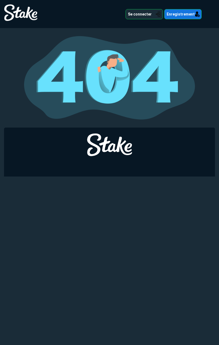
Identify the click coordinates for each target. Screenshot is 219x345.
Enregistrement (181, 14)
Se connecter (140, 14)
